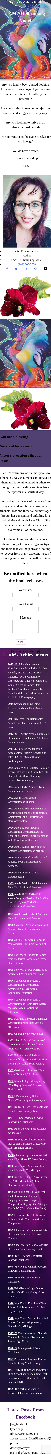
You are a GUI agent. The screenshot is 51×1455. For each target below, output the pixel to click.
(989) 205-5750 (27, 264)
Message (25, 617)
